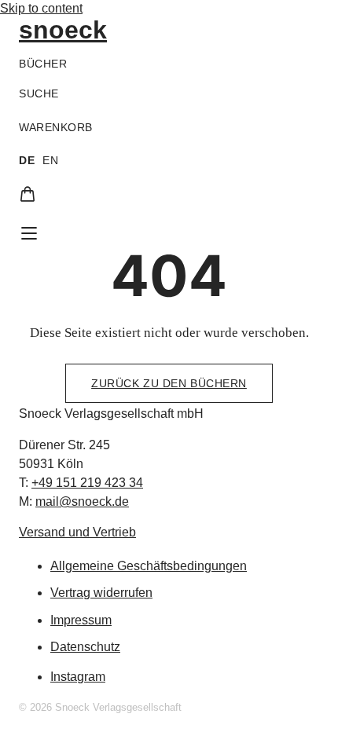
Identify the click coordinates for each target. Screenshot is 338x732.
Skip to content (41, 8)
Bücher (43, 63)
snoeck (63, 30)
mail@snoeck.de (82, 501)
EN (50, 160)
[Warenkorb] (27, 194)
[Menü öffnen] (29, 233)
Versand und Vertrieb (77, 532)
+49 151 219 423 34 (87, 482)
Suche (39, 93)
